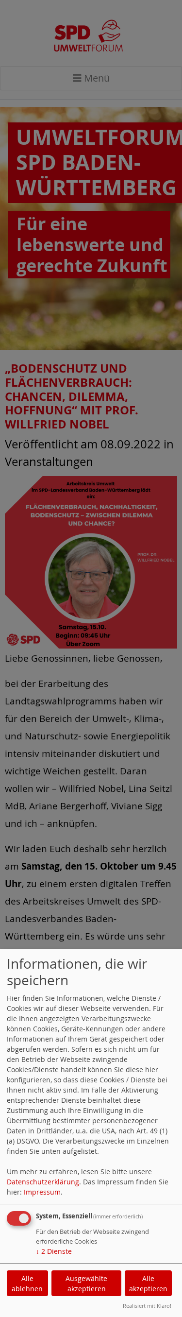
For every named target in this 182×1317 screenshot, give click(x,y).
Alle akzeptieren (148, 1283)
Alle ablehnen (27, 1283)
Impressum (42, 1192)
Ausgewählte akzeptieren (86, 1283)
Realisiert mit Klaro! (147, 1305)
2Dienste (54, 1251)
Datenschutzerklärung (43, 1181)
